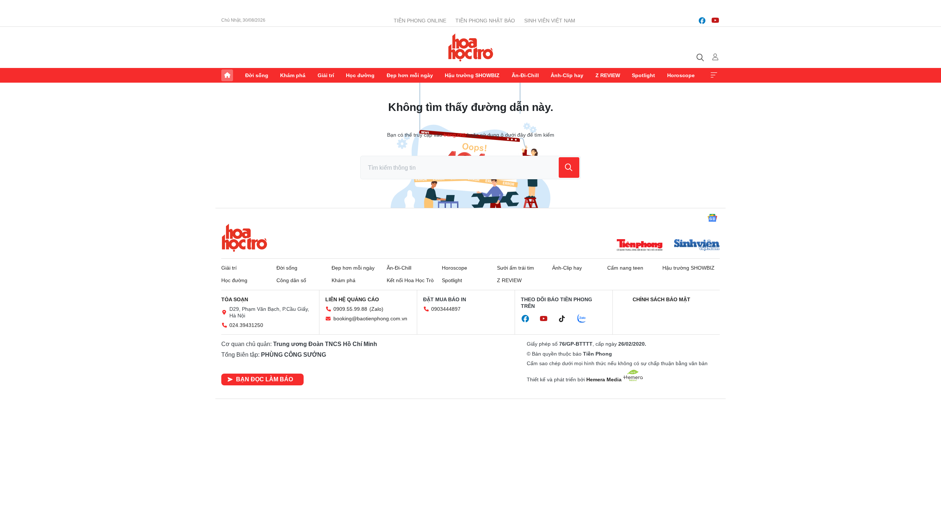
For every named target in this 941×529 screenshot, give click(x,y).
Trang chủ (227, 75)
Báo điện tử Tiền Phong (471, 47)
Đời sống (256, 75)
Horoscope (681, 75)
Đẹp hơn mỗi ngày (410, 75)
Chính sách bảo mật (661, 299)
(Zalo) (376, 309)
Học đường (360, 75)
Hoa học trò (244, 237)
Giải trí (326, 75)
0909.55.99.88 (350, 309)
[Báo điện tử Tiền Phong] (639, 245)
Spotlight (643, 75)
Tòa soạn (234, 299)
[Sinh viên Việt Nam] (697, 245)
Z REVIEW (607, 75)
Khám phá (292, 75)
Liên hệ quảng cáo (352, 299)
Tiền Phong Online (420, 21)
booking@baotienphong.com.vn (370, 318)
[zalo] (585, 318)
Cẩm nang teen (625, 268)
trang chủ (455, 135)
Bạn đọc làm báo (264, 379)
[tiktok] (566, 318)
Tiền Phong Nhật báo (485, 21)
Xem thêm (714, 75)
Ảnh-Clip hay (567, 75)
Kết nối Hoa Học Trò (410, 280)
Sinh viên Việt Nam (549, 21)
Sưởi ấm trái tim (515, 268)
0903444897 (446, 309)
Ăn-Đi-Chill (525, 75)
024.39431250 (246, 325)
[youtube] (715, 20)
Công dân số (291, 280)
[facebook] (702, 20)
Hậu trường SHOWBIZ (472, 75)
